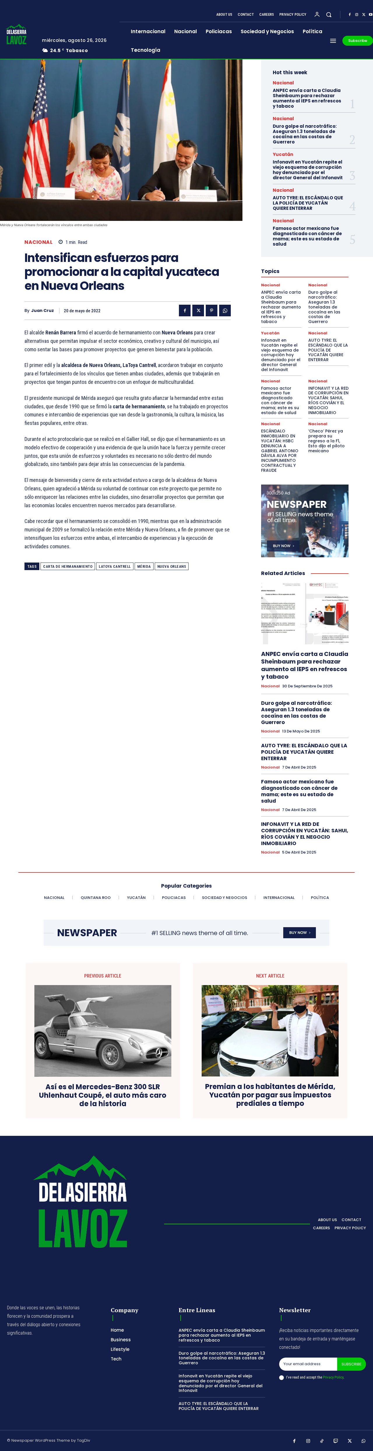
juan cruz (42, 310)
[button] (329, 15)
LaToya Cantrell (115, 566)
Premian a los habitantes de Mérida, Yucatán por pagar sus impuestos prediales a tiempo (270, 1095)
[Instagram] (356, 14)
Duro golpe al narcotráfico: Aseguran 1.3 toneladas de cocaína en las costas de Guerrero (305, 134)
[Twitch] (336, 1441)
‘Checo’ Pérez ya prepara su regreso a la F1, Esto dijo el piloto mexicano (326, 440)
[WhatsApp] (225, 310)
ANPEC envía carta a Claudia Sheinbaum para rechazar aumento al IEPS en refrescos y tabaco (307, 98)
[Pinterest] (211, 310)
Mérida (144, 566)
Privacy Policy (333, 1377)
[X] (363, 14)
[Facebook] (349, 14)
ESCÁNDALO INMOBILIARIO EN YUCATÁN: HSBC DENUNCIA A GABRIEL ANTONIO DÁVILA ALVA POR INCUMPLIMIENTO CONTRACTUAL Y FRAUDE (279, 450)
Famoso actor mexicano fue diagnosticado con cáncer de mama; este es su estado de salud (307, 236)
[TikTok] (322, 1441)
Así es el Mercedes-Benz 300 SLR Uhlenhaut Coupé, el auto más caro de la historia (102, 1095)
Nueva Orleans (171, 566)
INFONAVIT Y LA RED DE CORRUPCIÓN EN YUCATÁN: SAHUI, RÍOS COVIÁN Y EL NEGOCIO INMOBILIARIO (328, 400)
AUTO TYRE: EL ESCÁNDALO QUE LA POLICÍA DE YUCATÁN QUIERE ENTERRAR (308, 203)
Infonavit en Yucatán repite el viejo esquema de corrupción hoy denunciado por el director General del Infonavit (308, 170)
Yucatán (283, 154)
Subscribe (352, 1364)
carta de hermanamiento (67, 566)
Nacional (38, 242)
